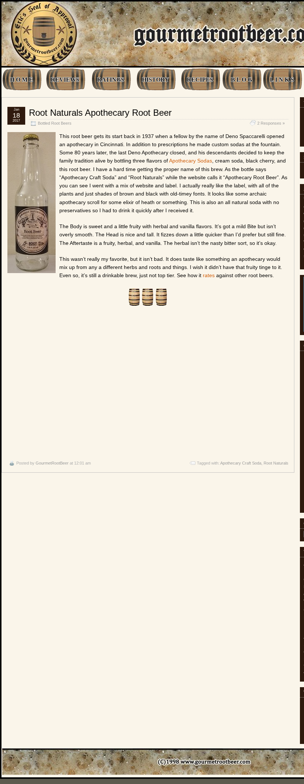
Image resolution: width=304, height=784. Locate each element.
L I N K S (282, 79)
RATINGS (110, 79)
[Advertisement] (147, 383)
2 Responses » (271, 123)
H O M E (21, 79)
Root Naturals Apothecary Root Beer (100, 113)
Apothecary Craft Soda (240, 463)
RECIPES (200, 79)
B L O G (241, 79)
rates (209, 275)
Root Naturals (276, 463)
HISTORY (155, 79)
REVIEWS (65, 79)
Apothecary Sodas (190, 161)
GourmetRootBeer (52, 463)
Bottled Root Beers (55, 123)
